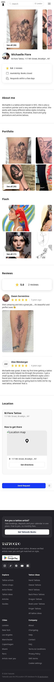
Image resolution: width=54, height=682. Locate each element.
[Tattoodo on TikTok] (10, 565)
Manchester (7, 639)
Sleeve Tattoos (35, 585)
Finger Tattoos (35, 608)
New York (6, 630)
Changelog (33, 630)
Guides (5, 604)
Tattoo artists (8, 580)
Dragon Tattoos (35, 599)
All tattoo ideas (35, 613)
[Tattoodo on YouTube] (22, 565)
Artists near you (9, 658)
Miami (5, 649)
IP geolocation (43, 677)
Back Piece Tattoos (37, 594)
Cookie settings (35, 663)
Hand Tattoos (34, 580)
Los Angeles (7, 635)
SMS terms (33, 658)
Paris (4, 653)
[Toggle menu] (49, 3)
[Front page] (3, 3)
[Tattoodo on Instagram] (4, 565)
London (5, 625)
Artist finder (7, 589)
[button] (18, 150)
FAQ (30, 644)
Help (31, 635)
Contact (32, 639)
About (31, 625)
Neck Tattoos (34, 589)
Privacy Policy (34, 653)
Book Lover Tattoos (37, 604)
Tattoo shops (7, 585)
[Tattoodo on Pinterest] (16, 565)
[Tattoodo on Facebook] (27, 565)
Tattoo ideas (7, 594)
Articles (5, 599)
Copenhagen (7, 644)
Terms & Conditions (37, 649)
